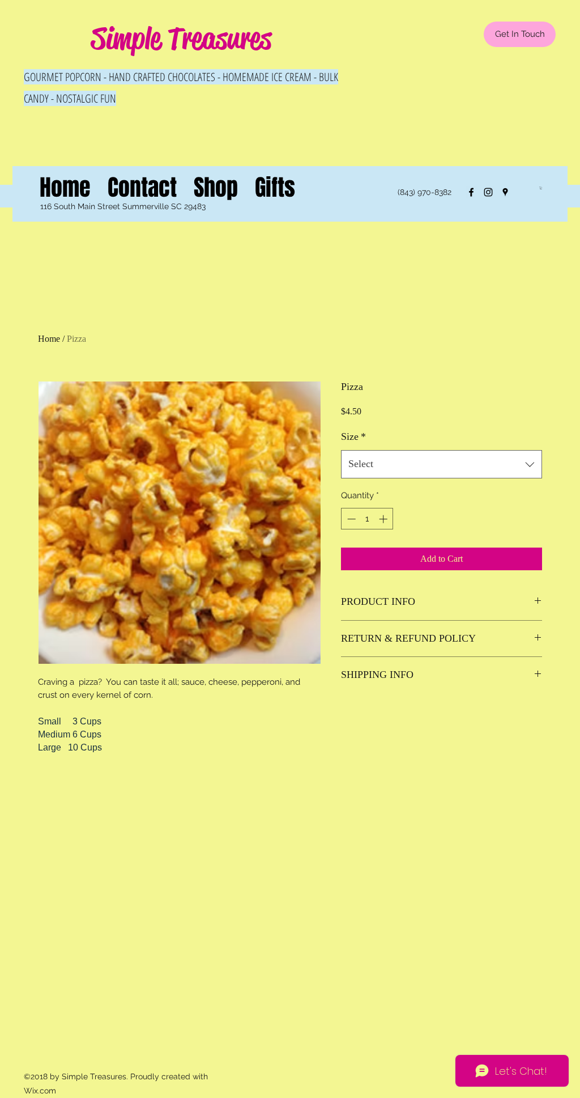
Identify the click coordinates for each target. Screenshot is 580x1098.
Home (49, 339)
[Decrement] (350, 518)
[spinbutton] (367, 518)
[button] (541, 187)
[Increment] (384, 518)
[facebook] (471, 192)
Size (353, 436)
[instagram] (488, 192)
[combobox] (441, 464)
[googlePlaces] (505, 192)
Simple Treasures (181, 38)
